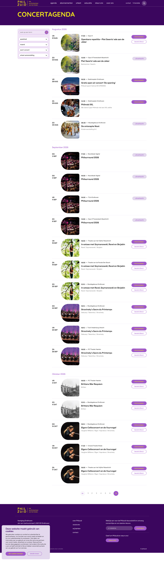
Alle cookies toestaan (16, 553)
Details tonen (34, 553)
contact (128, 3)
